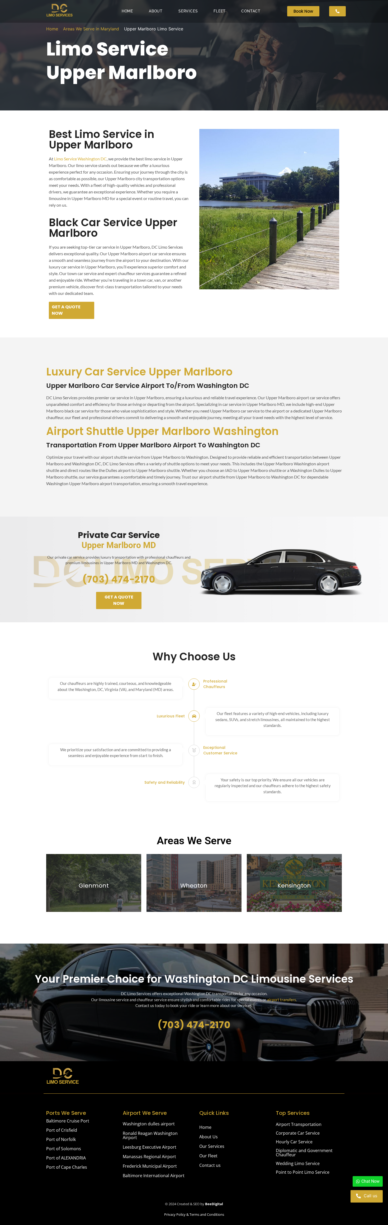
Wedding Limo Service (298, 1163)
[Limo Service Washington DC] (59, 10)
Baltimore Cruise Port (67, 1121)
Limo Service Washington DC (80, 158)
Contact (251, 11)
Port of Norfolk (61, 1139)
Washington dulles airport (149, 1124)
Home (127, 11)
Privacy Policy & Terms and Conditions (194, 1214)
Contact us (210, 1165)
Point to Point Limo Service (302, 1172)
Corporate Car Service (298, 1133)
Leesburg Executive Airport (149, 1147)
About (156, 11)
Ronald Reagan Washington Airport (150, 1135)
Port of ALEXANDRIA (66, 1158)
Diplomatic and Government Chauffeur (304, 1153)
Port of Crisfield (61, 1130)
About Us (208, 1137)
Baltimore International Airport (153, 1175)
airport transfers (281, 999)
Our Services (211, 1146)
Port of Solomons (63, 1149)
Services (188, 11)
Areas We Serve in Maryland (91, 28)
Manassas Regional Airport (149, 1156)
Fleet (219, 11)
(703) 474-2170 (118, 579)
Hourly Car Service (294, 1142)
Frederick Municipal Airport (150, 1166)
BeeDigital (214, 1203)
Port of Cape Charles (66, 1167)
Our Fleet (208, 1156)
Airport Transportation (298, 1124)
